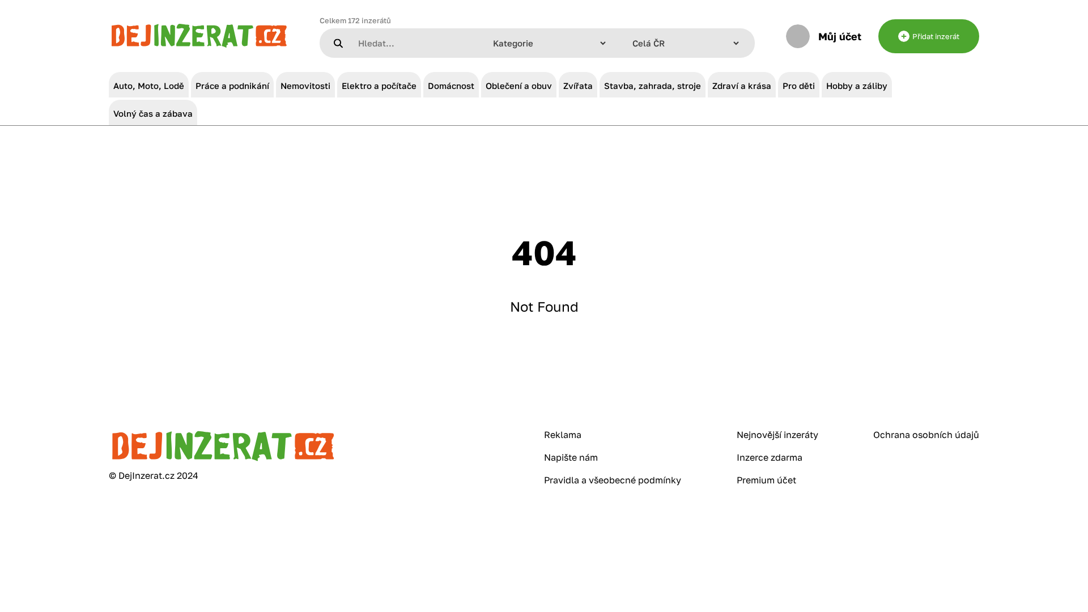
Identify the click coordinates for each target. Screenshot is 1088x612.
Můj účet (839, 36)
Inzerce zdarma (769, 457)
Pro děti (799, 85)
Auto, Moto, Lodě (148, 85)
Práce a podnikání (232, 85)
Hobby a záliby (856, 85)
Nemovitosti (305, 85)
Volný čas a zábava (153, 113)
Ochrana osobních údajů (926, 434)
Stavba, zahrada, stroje (652, 85)
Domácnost (451, 85)
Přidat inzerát (935, 36)
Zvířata (578, 85)
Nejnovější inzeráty (777, 434)
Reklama (562, 434)
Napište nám (571, 457)
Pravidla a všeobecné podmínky (612, 480)
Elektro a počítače (379, 85)
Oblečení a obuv (519, 85)
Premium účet (766, 480)
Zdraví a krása (741, 85)
